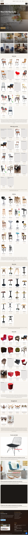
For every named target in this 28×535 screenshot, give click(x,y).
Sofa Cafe (14, 331)
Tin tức (20, 1)
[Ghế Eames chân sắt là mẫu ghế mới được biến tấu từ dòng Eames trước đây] (14, 446)
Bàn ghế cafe (14, 401)
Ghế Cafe (14, 56)
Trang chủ (14, 1)
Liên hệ (23, 1)
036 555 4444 (25, 1)
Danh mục (2, 3)
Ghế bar (14, 194)
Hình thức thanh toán (17, 518)
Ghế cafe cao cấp (14, 126)
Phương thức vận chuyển (17, 514)
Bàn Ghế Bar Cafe (6, 533)
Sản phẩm (17, 1)
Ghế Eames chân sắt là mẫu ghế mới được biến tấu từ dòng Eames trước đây (13, 457)
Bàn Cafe (14, 264)
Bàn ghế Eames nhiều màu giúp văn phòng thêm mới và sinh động (11, 505)
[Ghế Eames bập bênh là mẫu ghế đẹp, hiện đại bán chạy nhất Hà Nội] (14, 470)
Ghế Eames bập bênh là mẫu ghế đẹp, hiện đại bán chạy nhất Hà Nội (11, 481)
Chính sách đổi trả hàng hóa (17, 517)
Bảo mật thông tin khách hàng (18, 513)
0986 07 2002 (20, 528)
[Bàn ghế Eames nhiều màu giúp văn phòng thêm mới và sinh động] (14, 494)
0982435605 (17, 528)
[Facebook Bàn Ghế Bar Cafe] (7, 527)
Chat (26, 533)
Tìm (26, 3)
